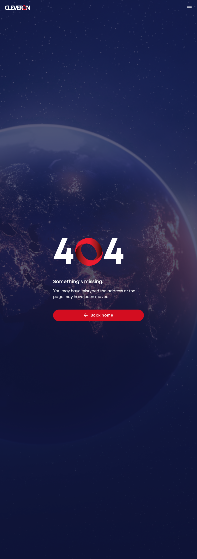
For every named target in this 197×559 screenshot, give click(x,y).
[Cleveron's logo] (17, 7)
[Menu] (189, 7)
